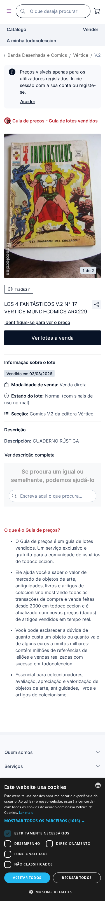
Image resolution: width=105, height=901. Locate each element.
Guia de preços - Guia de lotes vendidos (55, 121)
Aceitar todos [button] (27, 877)
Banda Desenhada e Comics (37, 55)
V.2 (97, 55)
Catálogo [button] (16, 29)
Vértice (80, 55)
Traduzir (22, 289)
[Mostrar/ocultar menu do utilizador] (8, 11)
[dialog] (52, 839)
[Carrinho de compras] (97, 11)
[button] (52, 821)
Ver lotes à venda (52, 338)
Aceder (27, 101)
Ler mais (26, 812)
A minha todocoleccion (31, 40)
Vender (90, 29)
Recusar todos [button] (77, 877)
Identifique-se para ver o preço (37, 322)
